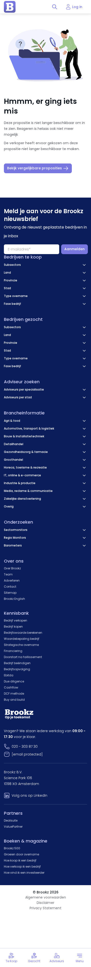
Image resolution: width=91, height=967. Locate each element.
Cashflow (11, 687)
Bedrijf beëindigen (17, 663)
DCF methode (14, 693)
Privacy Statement (45, 908)
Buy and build (14, 700)
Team (8, 574)
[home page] (10, 7)
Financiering (13, 651)
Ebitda (8, 675)
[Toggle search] (54, 7)
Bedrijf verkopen (15, 620)
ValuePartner (13, 826)
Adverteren (12, 580)
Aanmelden (74, 249)
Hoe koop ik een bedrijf (20, 860)
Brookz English (14, 599)
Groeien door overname (21, 854)
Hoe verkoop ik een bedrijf (22, 866)
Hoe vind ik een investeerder (24, 873)
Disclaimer (45, 902)
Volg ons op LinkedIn (29, 795)
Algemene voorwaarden (45, 897)
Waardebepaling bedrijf (21, 639)
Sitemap (10, 593)
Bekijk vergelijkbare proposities (34, 168)
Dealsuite (10, 820)
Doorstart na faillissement (23, 657)
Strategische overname (21, 645)
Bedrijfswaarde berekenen (23, 633)
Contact (10, 586)
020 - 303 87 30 (25, 746)
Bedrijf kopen (13, 626)
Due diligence (14, 681)
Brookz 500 (12, 848)
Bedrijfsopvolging (17, 669)
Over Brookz (12, 568)
